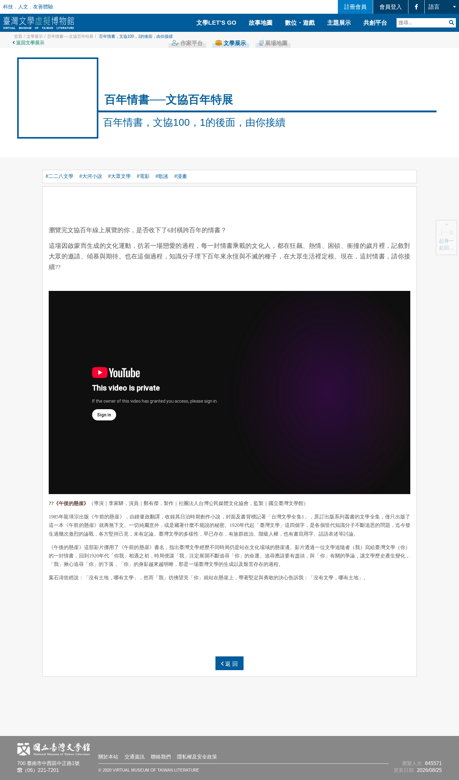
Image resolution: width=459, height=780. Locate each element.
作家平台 (191, 43)
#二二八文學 (59, 176)
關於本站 (108, 756)
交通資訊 (135, 756)
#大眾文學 (119, 176)
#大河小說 (90, 176)
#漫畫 (180, 176)
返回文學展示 (29, 42)
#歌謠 (161, 176)
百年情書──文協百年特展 (70, 36)
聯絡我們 (161, 756)
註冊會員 (355, 7)
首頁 (18, 36)
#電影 (143, 176)
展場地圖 (276, 43)
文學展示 (35, 36)
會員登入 (390, 7)
